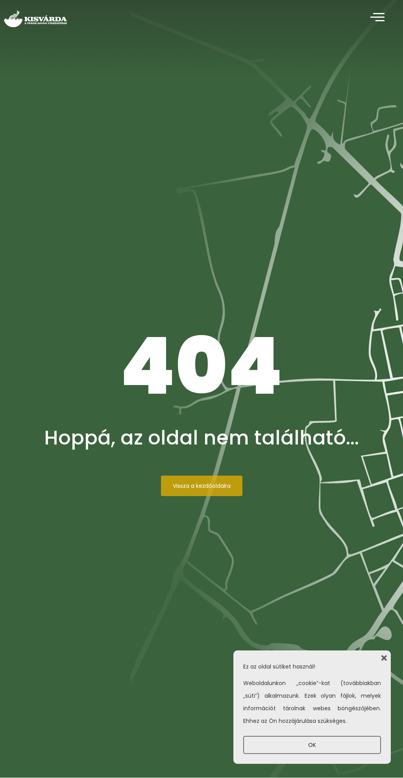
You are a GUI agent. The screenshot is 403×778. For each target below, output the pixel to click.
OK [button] (312, 745)
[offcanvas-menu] (377, 17)
